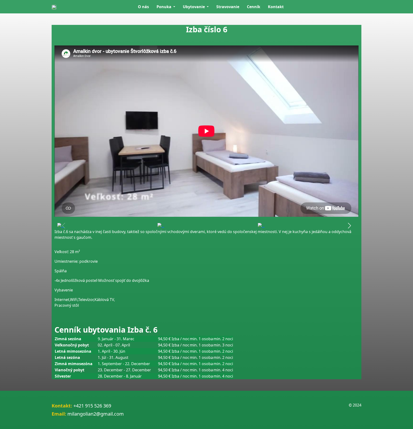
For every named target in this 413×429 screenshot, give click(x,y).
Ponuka (164, 6)
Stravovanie (227, 6)
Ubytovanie (194, 6)
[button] (349, 225)
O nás (143, 6)
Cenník (253, 6)
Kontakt (276, 6)
